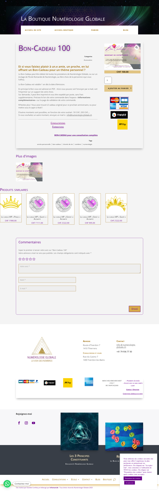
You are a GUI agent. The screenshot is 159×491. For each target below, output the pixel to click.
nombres (78, 144)
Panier (95, 30)
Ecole (74, 479)
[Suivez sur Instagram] (26, 423)
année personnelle (44, 144)
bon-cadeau (57, 144)
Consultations (58, 123)
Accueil (45, 479)
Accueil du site (33, 30)
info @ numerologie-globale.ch (126, 346)
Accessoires (88, 60)
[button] (136, 47)
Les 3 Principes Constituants (79, 457)
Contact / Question (132, 389)
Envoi (135, 309)
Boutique (107, 479)
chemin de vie (68, 144)
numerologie (87, 144)
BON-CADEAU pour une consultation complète (76, 135)
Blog (125, 30)
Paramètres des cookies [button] (132, 478)
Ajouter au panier (118, 88)
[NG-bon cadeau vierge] (29, 180)
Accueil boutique (64, 30)
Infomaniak (54, 488)
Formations (58, 126)
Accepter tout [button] (129, 483)
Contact (86, 479)
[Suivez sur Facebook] (19, 423)
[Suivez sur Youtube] (33, 423)
